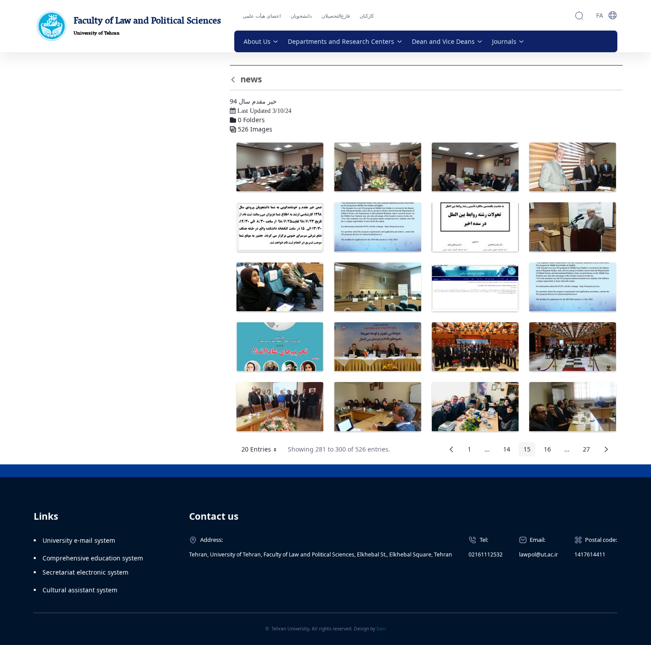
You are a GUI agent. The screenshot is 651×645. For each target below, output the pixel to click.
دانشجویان (301, 15)
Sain (381, 629)
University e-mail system (79, 540)
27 (589, 450)
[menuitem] (261, 41)
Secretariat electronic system (85, 572)
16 (550, 450)
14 (509, 450)
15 (529, 450)
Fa (599, 15)
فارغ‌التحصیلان (336, 15)
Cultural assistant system (80, 590)
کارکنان (367, 15)
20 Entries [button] (262, 450)
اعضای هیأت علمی (262, 15)
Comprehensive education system (93, 558)
